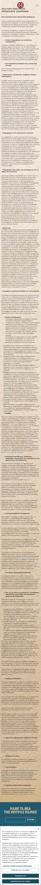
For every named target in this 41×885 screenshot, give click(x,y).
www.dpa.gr (33, 563)
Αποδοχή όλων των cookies (20, 881)
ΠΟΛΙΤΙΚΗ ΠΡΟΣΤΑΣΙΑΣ (24, 866)
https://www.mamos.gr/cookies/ (12, 452)
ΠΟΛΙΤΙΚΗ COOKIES (9, 866)
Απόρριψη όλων (20, 875)
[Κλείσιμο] (38, 829)
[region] (20, 855)
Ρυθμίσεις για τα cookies (20, 870)
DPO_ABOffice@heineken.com (20, 479)
